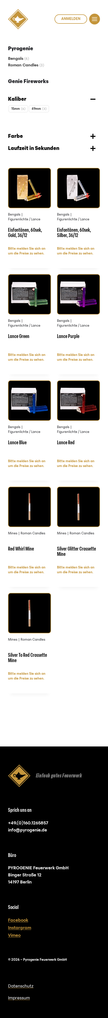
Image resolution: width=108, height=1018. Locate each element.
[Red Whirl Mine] (29, 524)
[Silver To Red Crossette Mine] (29, 630)
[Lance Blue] (29, 418)
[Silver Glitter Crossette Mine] (78, 524)
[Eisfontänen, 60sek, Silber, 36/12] (78, 205)
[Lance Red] (78, 418)
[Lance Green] (29, 311)
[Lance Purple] (78, 311)
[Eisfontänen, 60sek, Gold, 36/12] (29, 205)
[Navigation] (94, 19)
